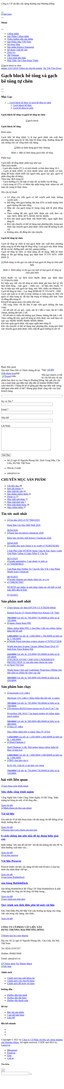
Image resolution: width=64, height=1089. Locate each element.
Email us (11, 1053)
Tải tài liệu (7, 813)
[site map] (6, 966)
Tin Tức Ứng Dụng (52, 68)
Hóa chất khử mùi (16, 502)
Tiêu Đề (5, 417)
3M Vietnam (13, 55)
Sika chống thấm (15, 507)
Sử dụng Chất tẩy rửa (17, 49)
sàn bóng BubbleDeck (14, 883)
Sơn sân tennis (14, 488)
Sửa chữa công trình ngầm (17, 791)
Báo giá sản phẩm (15, 1012)
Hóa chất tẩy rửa (15, 491)
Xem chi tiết (7, 805)
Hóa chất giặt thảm (16, 499)
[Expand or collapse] (2, 91)
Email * (4, 409)
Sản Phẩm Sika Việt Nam (19, 41)
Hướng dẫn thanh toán (17, 1000)
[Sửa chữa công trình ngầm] (14, 786)
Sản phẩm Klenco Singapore (20, 47)
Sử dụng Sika (13, 44)
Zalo (9, 1055)
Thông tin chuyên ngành (30, 68)
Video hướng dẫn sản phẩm (20, 39)
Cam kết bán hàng (15, 1015)
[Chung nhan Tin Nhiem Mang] (16, 963)
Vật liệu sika (13, 486)
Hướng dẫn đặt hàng (16, 997)
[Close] (2, 29)
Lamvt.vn (5, 1045)
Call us (10, 1058)
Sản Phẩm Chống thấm (18, 36)
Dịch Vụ (11, 52)
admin (4, 68)
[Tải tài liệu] (16, 808)
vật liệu (50, 370)
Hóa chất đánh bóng (17, 504)
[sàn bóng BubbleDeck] (13, 877)
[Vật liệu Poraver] (9, 855)
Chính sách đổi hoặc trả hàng (21, 983)
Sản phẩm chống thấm (18, 494)
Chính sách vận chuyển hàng (20, 980)
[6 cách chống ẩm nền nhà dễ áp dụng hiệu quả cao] (19, 830)
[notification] (14, 935)
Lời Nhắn (5, 426)
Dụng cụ (11, 496)
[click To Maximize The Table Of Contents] (2, 89)
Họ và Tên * (7, 401)
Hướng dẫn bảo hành (17, 995)
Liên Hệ (11, 1017)
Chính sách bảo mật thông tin (21, 978)
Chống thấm (13, 33)
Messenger (12, 1050)
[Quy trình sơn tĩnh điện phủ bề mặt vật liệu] (13, 899)
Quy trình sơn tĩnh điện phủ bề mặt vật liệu (27, 905)
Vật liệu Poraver (11, 861)
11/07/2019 (13, 68)
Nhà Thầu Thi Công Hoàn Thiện (22, 60)
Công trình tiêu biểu (16, 58)
